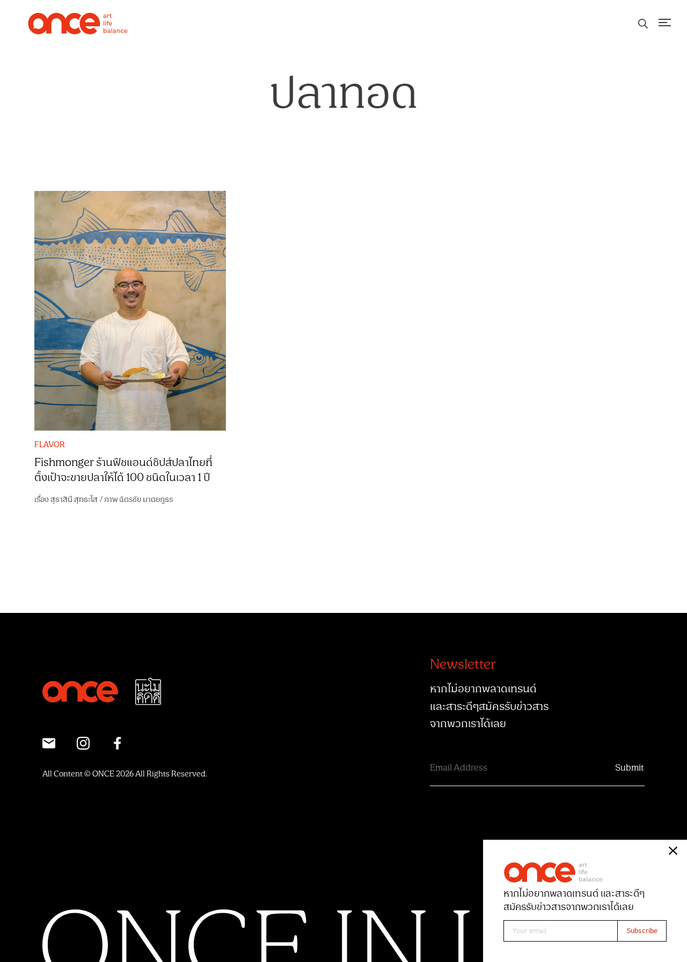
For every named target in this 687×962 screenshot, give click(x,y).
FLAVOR (49, 445)
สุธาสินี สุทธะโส (74, 499)
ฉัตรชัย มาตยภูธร (146, 499)
